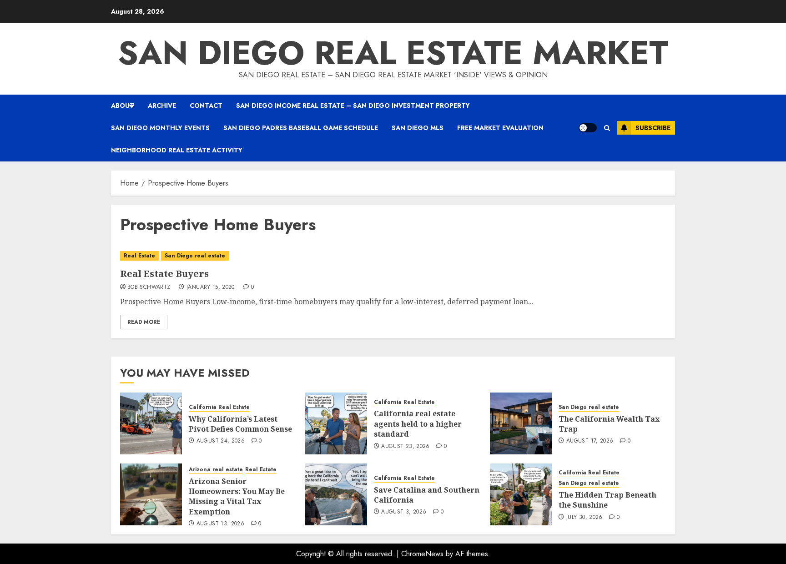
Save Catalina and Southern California (426, 495)
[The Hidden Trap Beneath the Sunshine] (521, 494)
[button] (607, 128)
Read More (143, 322)
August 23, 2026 (405, 446)
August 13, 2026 (220, 524)
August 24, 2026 (220, 441)
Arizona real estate (216, 469)
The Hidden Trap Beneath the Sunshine (607, 500)
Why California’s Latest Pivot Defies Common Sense (240, 424)
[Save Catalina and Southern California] (336, 494)
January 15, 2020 (210, 287)
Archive (162, 105)
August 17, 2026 (589, 441)
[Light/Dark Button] (588, 127)
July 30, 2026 (584, 517)
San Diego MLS (417, 127)
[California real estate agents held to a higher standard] (336, 423)
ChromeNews (422, 554)
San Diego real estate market (393, 52)
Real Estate (139, 256)
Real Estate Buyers (164, 273)
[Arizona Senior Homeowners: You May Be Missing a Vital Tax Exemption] (151, 494)
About (122, 105)
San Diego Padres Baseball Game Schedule (300, 127)
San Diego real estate (195, 256)
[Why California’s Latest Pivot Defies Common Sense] (151, 423)
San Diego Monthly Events (160, 127)
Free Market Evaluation (500, 127)
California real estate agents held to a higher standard (418, 423)
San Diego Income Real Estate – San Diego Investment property (353, 105)
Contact (206, 105)
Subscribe (652, 127)
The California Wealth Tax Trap (609, 424)
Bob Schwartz (148, 287)
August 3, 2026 (403, 512)
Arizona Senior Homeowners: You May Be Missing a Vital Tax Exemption (237, 496)
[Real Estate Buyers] (393, 256)
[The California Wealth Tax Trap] (521, 423)
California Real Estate (219, 407)
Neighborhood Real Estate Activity (176, 150)
